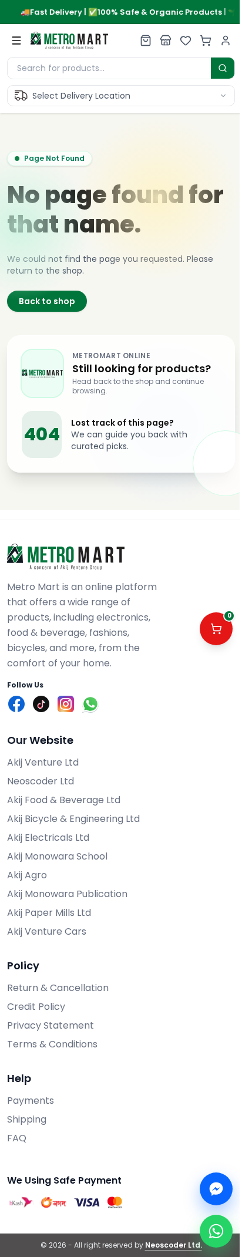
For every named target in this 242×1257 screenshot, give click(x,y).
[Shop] (145, 40)
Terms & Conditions (52, 1044)
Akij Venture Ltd (43, 762)
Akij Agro (27, 875)
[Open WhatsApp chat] (216, 1231)
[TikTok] (41, 704)
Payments (30, 1100)
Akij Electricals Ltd (48, 837)
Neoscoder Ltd (40, 781)
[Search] (222, 68)
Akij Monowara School (57, 856)
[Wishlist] (185, 40)
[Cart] (205, 40)
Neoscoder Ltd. (173, 1245)
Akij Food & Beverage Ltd (63, 800)
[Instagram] (65, 704)
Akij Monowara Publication (67, 894)
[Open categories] (16, 40)
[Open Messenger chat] (216, 1188)
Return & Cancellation (58, 988)
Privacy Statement (50, 1025)
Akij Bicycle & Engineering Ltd (73, 818)
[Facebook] (16, 704)
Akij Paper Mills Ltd (49, 912)
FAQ (16, 1138)
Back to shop (47, 301)
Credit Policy (36, 1006)
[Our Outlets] (165, 40)
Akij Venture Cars (46, 931)
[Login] (225, 40)
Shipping (26, 1119)
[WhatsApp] (90, 704)
